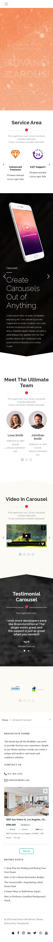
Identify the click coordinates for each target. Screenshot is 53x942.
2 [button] (26, 814)
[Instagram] (23, 933)
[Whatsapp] (40, 933)
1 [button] (24, 814)
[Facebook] (18, 933)
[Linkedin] (29, 933)
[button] (3, 57)
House (8, 837)
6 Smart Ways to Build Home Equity (22, 891)
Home (5, 719)
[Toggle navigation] (6, 4)
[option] (26, 57)
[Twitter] (35, 933)
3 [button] (29, 814)
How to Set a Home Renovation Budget (24, 877)
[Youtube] (46, 933)
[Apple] (13, 933)
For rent (17, 837)
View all (26, 851)
